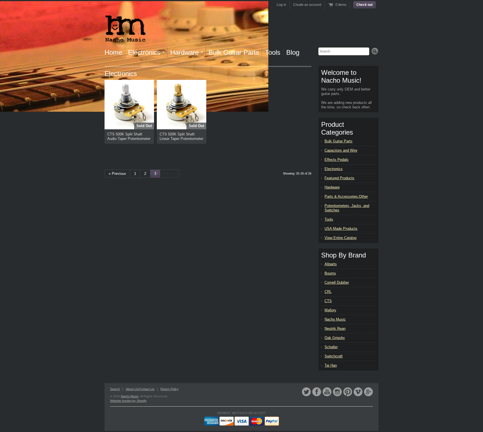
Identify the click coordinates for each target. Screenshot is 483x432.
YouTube (327, 391)
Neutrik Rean (335, 328)
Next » (169, 173)
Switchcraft (334, 356)
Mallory (330, 310)
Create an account (307, 5)
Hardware (332, 187)
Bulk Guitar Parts (234, 52)
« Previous (117, 173)
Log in (281, 5)
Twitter (306, 391)
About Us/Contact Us (140, 389)
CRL (328, 292)
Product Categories (337, 128)
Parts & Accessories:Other (346, 196)
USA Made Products (341, 228)
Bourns (330, 273)
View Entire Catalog (340, 238)
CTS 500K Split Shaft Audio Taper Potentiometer (128, 136)
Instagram (337, 391)
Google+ (368, 391)
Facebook (316, 391)
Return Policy (169, 389)
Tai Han (331, 365)
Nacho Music (335, 319)
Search (115, 389)
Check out (364, 5)
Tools (272, 52)
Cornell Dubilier (337, 282)
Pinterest (347, 391)
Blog (292, 52)
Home (113, 52)
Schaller (331, 347)
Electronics (334, 169)
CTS (328, 301)
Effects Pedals (337, 159)
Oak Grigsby (335, 338)
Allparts (331, 264)
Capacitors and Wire (341, 150)
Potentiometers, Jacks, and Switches (347, 208)
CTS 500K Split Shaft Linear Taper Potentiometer (181, 136)
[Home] (125, 38)
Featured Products (339, 178)
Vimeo (358, 391)
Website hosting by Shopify (128, 400)
